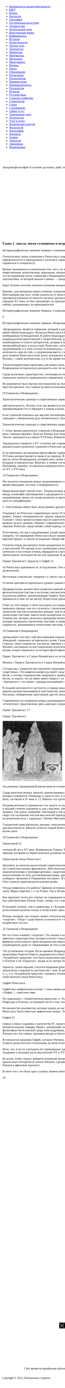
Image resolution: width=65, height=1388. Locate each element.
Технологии (16, 117)
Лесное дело (16, 45)
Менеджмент (17, 62)
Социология (16, 101)
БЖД (12, 9)
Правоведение (18, 81)
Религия (14, 91)
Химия (13, 137)
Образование (17, 71)
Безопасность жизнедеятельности (29, 6)
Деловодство (17, 26)
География (15, 19)
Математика (16, 55)
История (14, 39)
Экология (15, 140)
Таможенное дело (20, 114)
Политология (17, 78)
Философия (16, 130)
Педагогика (16, 75)
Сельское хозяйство (21, 98)
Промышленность (20, 85)
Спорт (13, 104)
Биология (15, 16)
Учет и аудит (17, 120)
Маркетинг (16, 52)
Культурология (18, 42)
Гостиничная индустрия (24, 22)
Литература (16, 49)
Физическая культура (22, 124)
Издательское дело (20, 29)
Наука (13, 68)
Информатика (17, 35)
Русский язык (17, 94)
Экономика (16, 143)
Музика (14, 65)
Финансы (15, 134)
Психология (16, 88)
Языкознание (17, 147)
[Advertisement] (32, 204)
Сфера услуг (17, 111)
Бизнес (13, 13)
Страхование (17, 107)
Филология (16, 127)
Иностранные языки (21, 32)
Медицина (15, 58)
